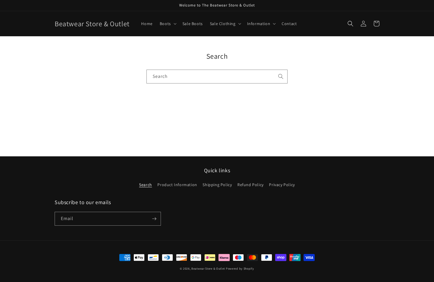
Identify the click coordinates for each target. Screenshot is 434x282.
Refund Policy (250, 184)
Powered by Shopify (240, 268)
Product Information (177, 184)
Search (145, 184)
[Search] (280, 76)
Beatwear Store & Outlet (208, 268)
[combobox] (217, 76)
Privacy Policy (282, 184)
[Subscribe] (154, 219)
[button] (167, 23)
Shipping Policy (217, 184)
